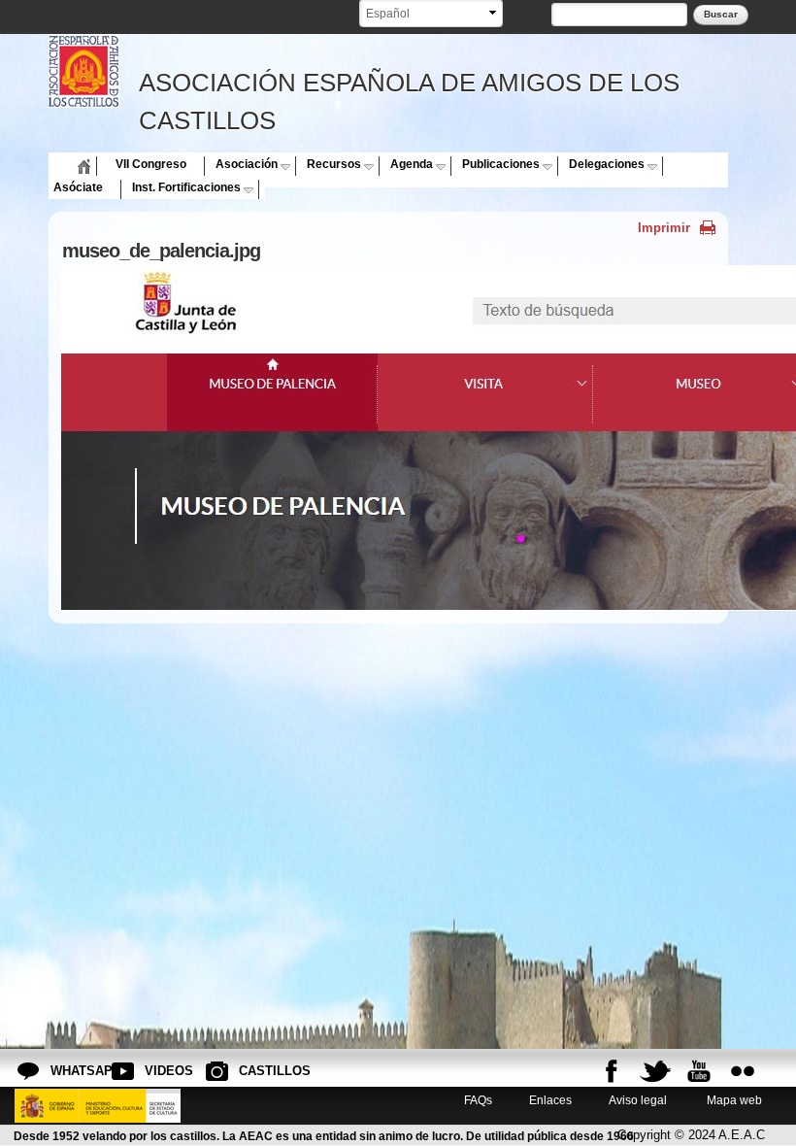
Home (69, 164)
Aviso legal (638, 1100)
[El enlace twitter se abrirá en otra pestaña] (655, 1071)
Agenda (411, 164)
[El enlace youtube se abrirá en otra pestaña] (698, 1071)
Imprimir (664, 227)
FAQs (478, 1100)
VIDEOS (160, 1070)
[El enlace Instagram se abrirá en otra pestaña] (742, 1071)
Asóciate (78, 187)
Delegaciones (607, 164)
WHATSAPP (66, 1070)
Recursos (334, 164)
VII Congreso (151, 164)
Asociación (247, 164)
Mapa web (733, 1100)
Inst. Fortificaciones (186, 187)
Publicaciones (501, 164)
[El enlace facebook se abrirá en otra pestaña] (611, 1071)
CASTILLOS (254, 1070)
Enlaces (550, 1100)
